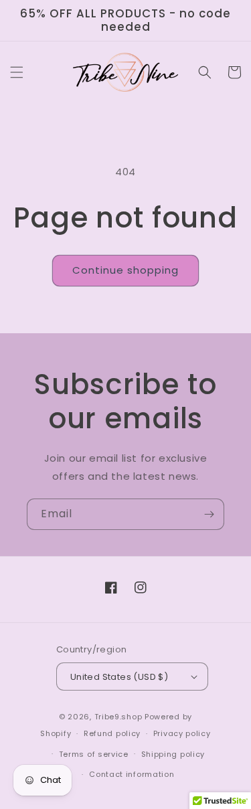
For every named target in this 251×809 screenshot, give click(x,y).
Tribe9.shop (118, 716)
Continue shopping (125, 270)
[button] (16, 72)
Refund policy (112, 733)
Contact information (131, 774)
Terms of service (94, 754)
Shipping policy (173, 754)
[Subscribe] (209, 514)
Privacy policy (182, 733)
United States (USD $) (119, 676)
